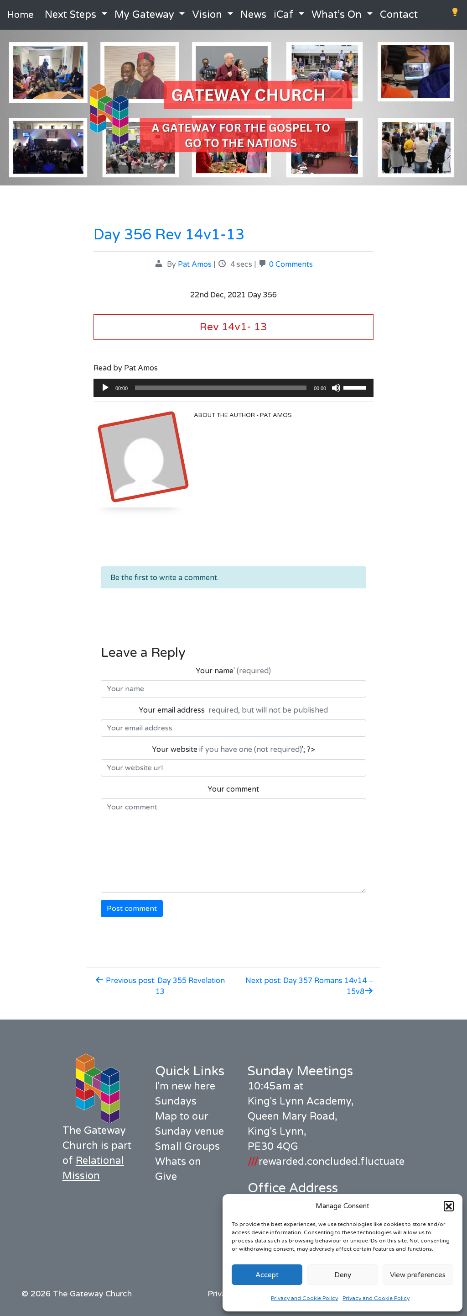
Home (20, 15)
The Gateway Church (92, 1294)
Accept (267, 1275)
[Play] (105, 387)
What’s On (336, 15)
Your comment (233, 789)
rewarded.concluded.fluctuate (326, 1162)
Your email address (233, 710)
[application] (233, 388)
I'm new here (185, 1086)
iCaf (284, 15)
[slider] (356, 387)
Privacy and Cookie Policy (304, 1298)
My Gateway (144, 15)
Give (166, 1177)
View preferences (418, 1275)
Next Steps (70, 15)
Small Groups (187, 1146)
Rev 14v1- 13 (233, 327)
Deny (342, 1275)
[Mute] (336, 387)
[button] (448, 1205)
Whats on (178, 1162)
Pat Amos (195, 264)
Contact (399, 15)
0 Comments (291, 264)
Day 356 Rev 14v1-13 (168, 234)
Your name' (233, 671)
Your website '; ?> (233, 749)
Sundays (176, 1101)
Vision (207, 15)
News (253, 15)
